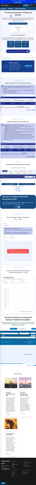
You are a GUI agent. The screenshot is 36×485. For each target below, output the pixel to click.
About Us (13, 462)
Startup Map (14, 472)
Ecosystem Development (27, 462)
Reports (13, 473)
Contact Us (13, 467)
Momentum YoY (23, 103)
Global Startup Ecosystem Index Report (18, 322)
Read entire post (8, 414)
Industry (3, 103)
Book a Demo (26, 5)
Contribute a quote (28, 65)
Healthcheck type (3, 142)
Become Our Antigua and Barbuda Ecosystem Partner (17, 51)
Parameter (4, 149)
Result (25, 149)
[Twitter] (5, 463)
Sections (3, 483)
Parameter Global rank (11, 150)
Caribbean (10, 8)
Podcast (13, 475)
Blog (12, 476)
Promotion (25, 464)
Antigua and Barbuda (20, 8)
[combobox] (18, 97)
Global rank (12, 103)
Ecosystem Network (15, 464)
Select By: (4, 223)
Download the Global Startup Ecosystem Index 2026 (17, 23)
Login (31, 5)
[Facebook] (1, 463)
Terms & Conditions (25, 472)
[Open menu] (34, 5)
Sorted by (20, 331)
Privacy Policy (24, 473)
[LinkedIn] (3, 463)
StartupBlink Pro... (15, 93)
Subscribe (5, 468)
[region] (18, 188)
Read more (32, 93)
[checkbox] (26, 150)
